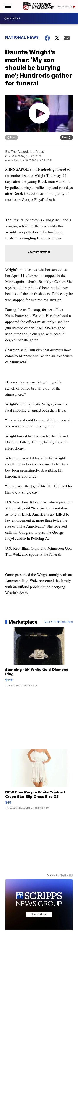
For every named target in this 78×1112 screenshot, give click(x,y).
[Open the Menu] (7, 6)
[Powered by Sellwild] (66, 875)
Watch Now (65, 6)
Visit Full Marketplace (58, 621)
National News (22, 37)
